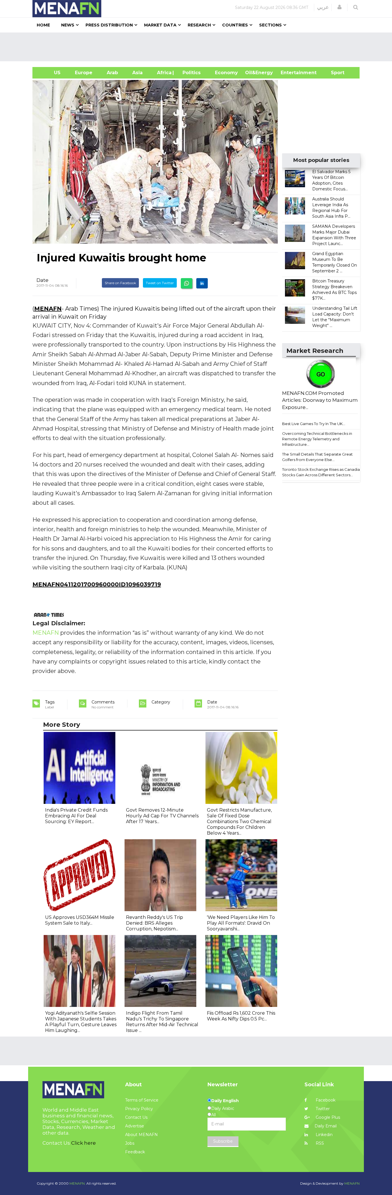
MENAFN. (77, 1183)
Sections (270, 25)
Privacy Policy (139, 1108)
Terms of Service (141, 1100)
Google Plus (327, 1117)
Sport (334, 72)
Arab (112, 72)
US (50, 72)
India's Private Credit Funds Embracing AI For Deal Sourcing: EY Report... (76, 815)
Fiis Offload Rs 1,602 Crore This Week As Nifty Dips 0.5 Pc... (241, 1016)
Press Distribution (109, 25)
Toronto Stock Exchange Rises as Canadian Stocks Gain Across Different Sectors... (322, 472)
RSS (319, 1143)
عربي (323, 7)
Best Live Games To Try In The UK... (313, 423)
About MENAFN (141, 1134)
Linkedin (324, 1134)
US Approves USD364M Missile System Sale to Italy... (79, 920)
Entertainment (290, 72)
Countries (235, 25)
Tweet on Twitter (160, 283)
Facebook (325, 1100)
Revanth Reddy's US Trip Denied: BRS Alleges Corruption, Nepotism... (154, 923)
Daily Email (326, 1126)
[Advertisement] (198, 47)
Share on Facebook (120, 283)
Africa (163, 72)
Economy (226, 72)
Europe (84, 72)
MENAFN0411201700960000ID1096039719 (96, 584)
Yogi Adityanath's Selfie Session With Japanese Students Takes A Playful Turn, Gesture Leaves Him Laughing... (81, 1021)
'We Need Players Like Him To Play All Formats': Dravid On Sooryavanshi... (241, 923)
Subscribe (223, 1141)
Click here (83, 1143)
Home (43, 25)
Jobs (129, 1143)
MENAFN (48, 308)
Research (199, 25)
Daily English (225, 1100)
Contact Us (136, 1117)
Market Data (160, 25)
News (67, 25)
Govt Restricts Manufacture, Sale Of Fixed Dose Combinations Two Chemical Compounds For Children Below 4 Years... (239, 821)
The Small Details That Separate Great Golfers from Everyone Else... (317, 457)
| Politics (190, 72)
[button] (339, 7)
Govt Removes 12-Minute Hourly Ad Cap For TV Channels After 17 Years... (162, 815)
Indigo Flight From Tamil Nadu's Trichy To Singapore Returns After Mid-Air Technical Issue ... (162, 1021)
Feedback (135, 1151)
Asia (137, 72)
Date (42, 280)
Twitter (322, 1108)
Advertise (134, 1126)
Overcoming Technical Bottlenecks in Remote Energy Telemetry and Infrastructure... (317, 438)
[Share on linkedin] (202, 283)
